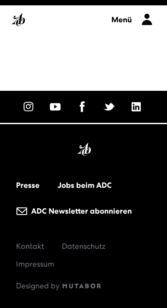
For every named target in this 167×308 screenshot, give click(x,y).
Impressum (35, 264)
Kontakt (30, 246)
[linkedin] (137, 107)
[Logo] (56, 17)
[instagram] (30, 107)
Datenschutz (84, 246)
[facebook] (83, 107)
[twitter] (110, 107)
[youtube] (56, 107)
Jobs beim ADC (84, 185)
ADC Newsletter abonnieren (80, 211)
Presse (28, 185)
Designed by (38, 286)
